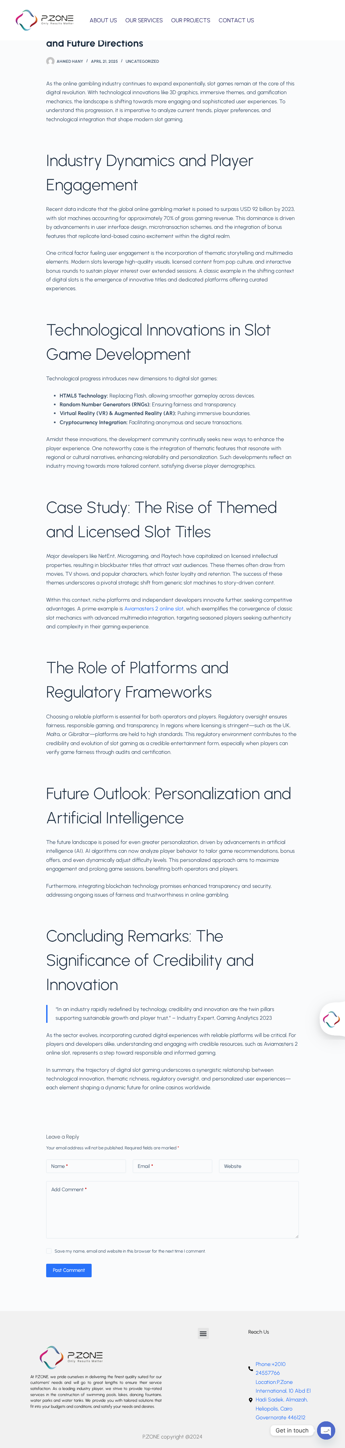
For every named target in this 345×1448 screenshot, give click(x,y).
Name (59, 1166)
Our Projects (190, 20)
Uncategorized (142, 61)
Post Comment (69, 1270)
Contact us (236, 20)
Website (232, 1166)
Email (145, 1166)
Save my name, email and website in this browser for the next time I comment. (130, 1251)
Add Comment (69, 1189)
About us (103, 20)
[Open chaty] (326, 1430)
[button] (203, 1333)
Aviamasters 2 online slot (154, 608)
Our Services (144, 20)
